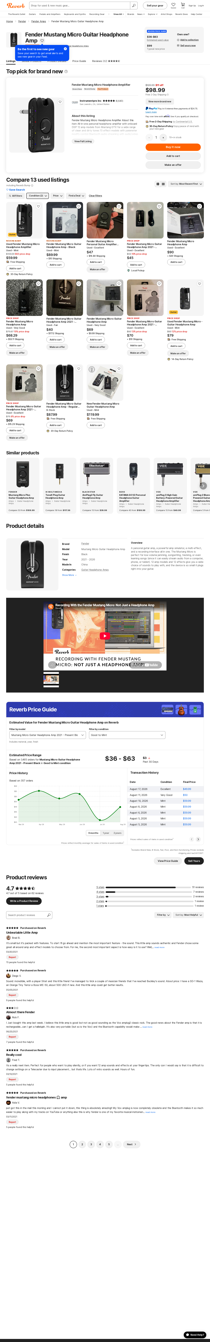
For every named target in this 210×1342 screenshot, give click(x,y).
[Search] (133, 5)
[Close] (65, 49)
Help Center (196, 14)
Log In (201, 5)
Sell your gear (155, 5)
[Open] (82, 735)
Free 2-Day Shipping (156, 94)
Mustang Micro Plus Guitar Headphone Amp (21, 496)
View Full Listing (83, 141)
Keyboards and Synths (75, 14)
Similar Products (31, 61)
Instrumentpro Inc (90, 100)
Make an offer (173, 164)
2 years (117, 833)
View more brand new (159, 101)
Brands (130, 14)
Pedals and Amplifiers (50, 14)
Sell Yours (194, 860)
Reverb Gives (181, 14)
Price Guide (79, 61)
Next (130, 1144)
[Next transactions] (198, 839)
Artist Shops (166, 14)
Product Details (57, 61)
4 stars (100, 891)
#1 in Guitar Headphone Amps (75, 46)
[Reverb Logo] (16, 5)
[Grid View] (157, 184)
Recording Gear (97, 14)
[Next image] (60, 125)
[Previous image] (13, 125)
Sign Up (192, 5)
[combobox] (44, 735)
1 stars (100, 905)
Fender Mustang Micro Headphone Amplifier (101, 84)
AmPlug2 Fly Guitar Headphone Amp (92, 496)
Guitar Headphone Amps (95, 569)
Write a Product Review (24, 900)
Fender (85, 543)
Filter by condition (99, 729)
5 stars (100, 887)
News (140, 14)
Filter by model (17, 729)
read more (159, 947)
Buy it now (173, 147)
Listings (11, 61)
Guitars (32, 14)
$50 (185, 795)
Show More (68, 575)
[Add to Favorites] (42, 41)
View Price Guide (168, 860)
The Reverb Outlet (16, 14)
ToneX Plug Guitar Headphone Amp (55, 496)
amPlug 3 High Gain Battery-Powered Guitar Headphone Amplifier (169, 498)
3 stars (100, 896)
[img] (109, 101)
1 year (106, 833)
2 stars (100, 901)
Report (12, 957)
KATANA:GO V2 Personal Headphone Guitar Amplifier (132, 498)
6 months (93, 833)
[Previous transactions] (191, 839)
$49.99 (187, 789)
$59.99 (187, 800)
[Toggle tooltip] (66, 71)
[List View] (163, 184)
